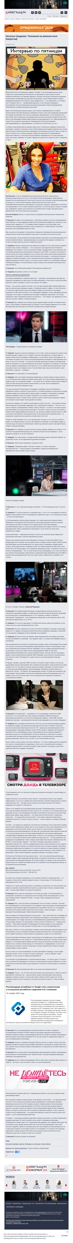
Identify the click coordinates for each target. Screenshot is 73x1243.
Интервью (43, 19)
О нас (49, 16)
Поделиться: (10, 1152)
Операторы (17, 1203)
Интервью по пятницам (33, 1144)
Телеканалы (26, 1203)
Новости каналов (28, 19)
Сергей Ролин (14, 1186)
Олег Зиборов (25, 1186)
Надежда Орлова (59, 1186)
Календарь (19, 1206)
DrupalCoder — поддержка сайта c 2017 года (17, 1223)
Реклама (56, 16)
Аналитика (39, 1203)
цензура (21, 1144)
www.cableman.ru (42, 1212)
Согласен (64, 1235)
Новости (18, 19)
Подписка (63, 16)
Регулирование (50, 1203)
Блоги (12, 19)
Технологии (61, 1203)
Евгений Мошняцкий (36, 1186)
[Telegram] (19, 1152)
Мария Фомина (47, 1186)
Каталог (9, 1203)
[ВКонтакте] (16, 1152)
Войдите (8, 1148)
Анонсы (7, 19)
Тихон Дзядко (46, 1144)
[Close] (67, 1232)
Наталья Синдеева (12, 1144)
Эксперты (10, 1176)
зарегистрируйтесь (20, 1148)
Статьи (36, 19)
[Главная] (16, 12)
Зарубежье (10, 1206)
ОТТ (33, 1203)
